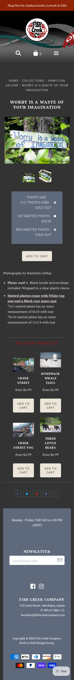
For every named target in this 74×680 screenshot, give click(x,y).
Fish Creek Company (48, 638)
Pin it (37, 493)
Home (14, 80)
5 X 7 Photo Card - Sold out (36, 205)
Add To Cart (23, 405)
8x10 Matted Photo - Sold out (33, 232)
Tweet (27, 493)
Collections (33, 80)
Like (17, 493)
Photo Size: (37, 197)
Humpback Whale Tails (50, 378)
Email (55, 493)
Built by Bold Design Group (37, 643)
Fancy (46, 493)
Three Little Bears (50, 443)
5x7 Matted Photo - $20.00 (34, 218)
